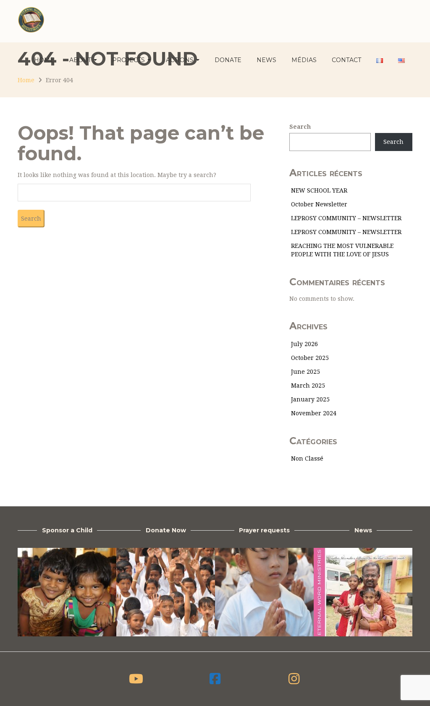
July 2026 (304, 344)
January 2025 (310, 399)
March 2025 (308, 385)
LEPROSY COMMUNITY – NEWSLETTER (346, 218)
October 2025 (310, 357)
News (266, 60)
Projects (129, 60)
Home (44, 60)
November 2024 (313, 413)
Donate (228, 60)
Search (300, 126)
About (81, 60)
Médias (304, 60)
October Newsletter (319, 204)
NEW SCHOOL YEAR (319, 190)
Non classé (307, 458)
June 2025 (305, 371)
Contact (346, 60)
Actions (180, 60)
